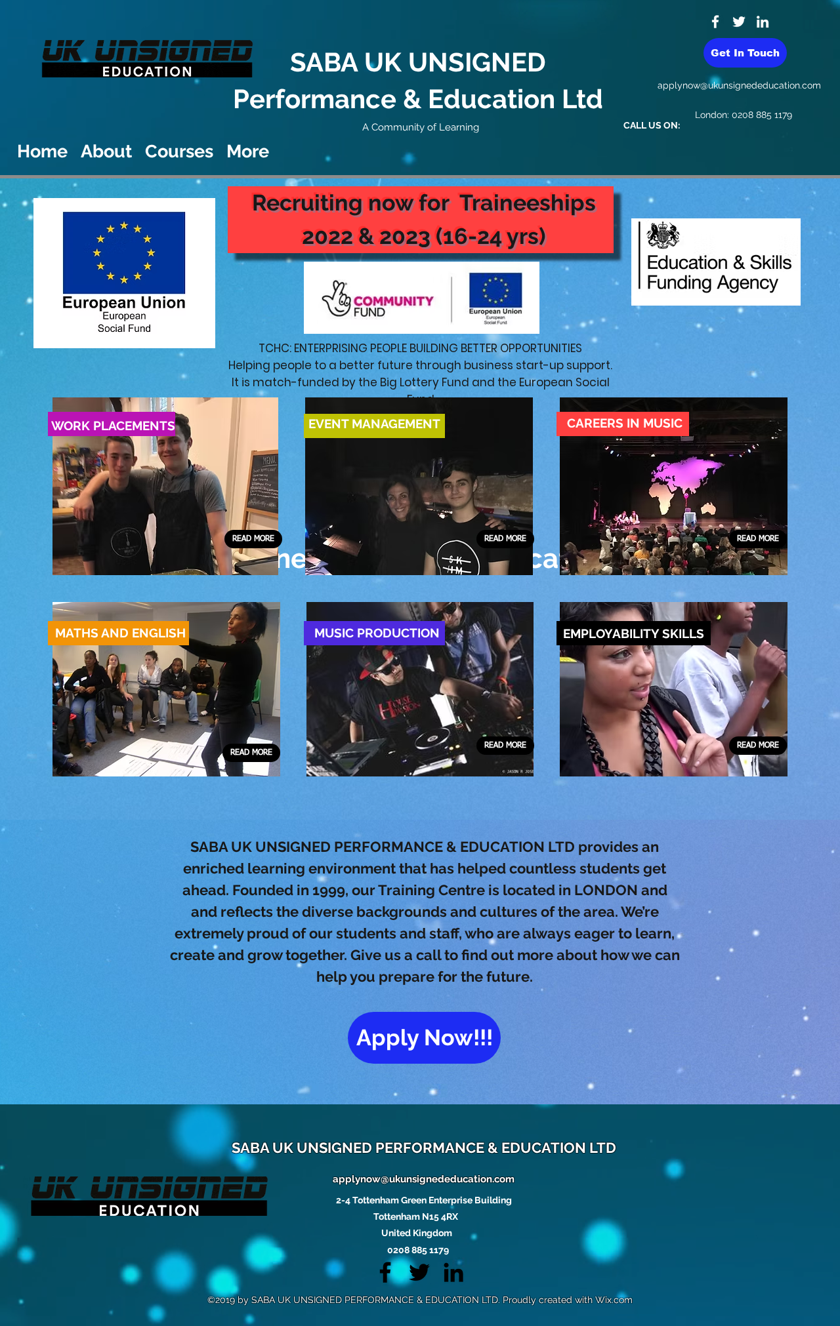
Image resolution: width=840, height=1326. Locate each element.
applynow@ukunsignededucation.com (739, 85)
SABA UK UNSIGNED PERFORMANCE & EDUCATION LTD (424, 1147)
